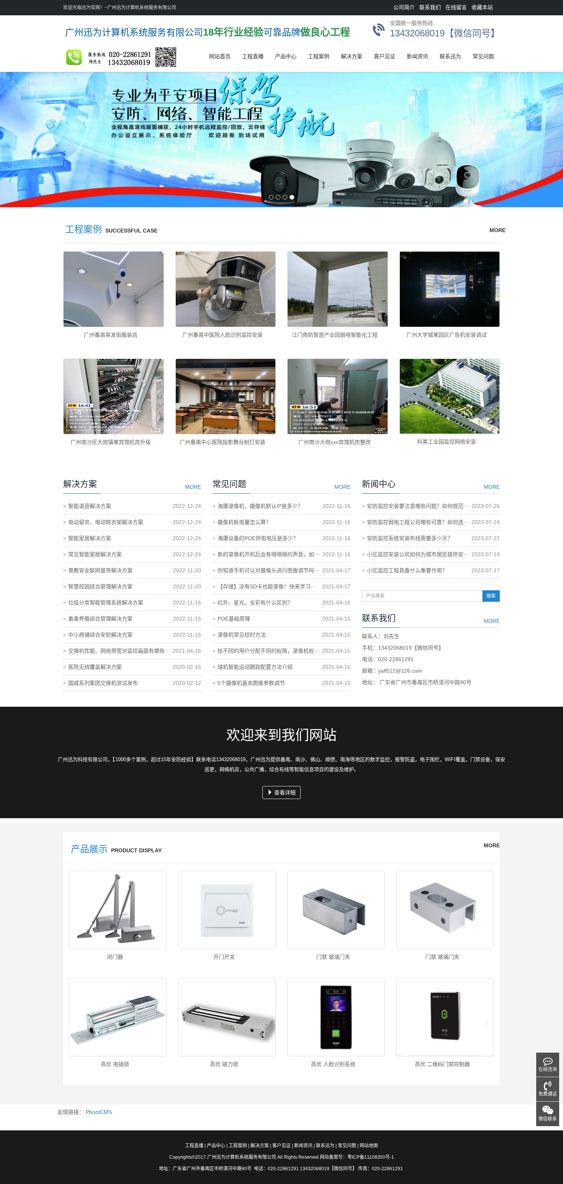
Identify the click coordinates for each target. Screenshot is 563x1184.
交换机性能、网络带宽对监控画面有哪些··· (119, 651)
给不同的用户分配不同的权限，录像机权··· (269, 651)
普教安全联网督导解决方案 (100, 570)
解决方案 (351, 56)
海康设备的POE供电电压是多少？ (258, 538)
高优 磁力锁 (224, 1064)
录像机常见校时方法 (242, 635)
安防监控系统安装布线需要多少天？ (410, 538)
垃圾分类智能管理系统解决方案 (105, 602)
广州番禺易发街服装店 (110, 335)
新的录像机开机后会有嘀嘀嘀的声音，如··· (269, 554)
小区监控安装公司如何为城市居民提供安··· (418, 554)
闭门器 (115, 957)
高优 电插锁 (115, 1064)
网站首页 (220, 56)
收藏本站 (482, 7)
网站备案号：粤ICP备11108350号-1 (357, 1157)
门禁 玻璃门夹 (333, 957)
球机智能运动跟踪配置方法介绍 (255, 667)
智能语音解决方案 (89, 506)
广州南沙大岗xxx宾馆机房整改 (334, 442)
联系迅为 (450, 56)
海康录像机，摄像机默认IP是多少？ (260, 506)
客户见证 (384, 56)
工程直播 (252, 56)
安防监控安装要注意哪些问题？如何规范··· (418, 506)
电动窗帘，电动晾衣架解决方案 (105, 522)
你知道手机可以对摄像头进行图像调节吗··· (269, 570)
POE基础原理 (234, 619)
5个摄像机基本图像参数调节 (251, 683)
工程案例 (318, 56)
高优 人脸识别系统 (333, 1064)
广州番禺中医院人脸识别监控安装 (222, 335)
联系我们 (430, 7)
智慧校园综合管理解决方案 (100, 586)
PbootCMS (99, 1112)
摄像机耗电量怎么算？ (244, 522)
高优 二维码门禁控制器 (442, 1064)
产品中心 (285, 56)
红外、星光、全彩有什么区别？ (255, 602)
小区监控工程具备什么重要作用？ (407, 570)
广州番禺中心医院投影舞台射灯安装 (222, 442)
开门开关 (224, 957)
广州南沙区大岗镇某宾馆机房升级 (110, 442)
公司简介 (404, 7)
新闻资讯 (417, 56)
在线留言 (456, 7)
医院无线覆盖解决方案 (95, 667)
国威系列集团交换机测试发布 (103, 683)
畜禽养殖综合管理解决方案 (100, 619)
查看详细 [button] (284, 792)
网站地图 (369, 1145)
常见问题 (483, 56)
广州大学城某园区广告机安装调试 (446, 335)
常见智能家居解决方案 (95, 554)
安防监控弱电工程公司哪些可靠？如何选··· (418, 522)
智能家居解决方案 (89, 538)
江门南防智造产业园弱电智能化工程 (335, 335)
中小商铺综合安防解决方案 (100, 635)
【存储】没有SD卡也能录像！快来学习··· (267, 586)
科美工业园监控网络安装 (446, 442)
